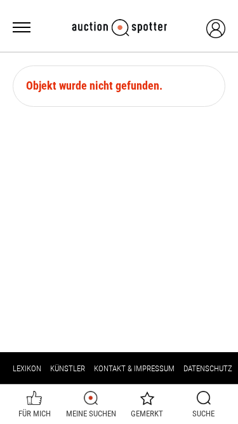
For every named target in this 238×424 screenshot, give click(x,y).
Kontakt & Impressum (134, 368)
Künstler (67, 368)
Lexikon (27, 368)
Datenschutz (207, 368)
